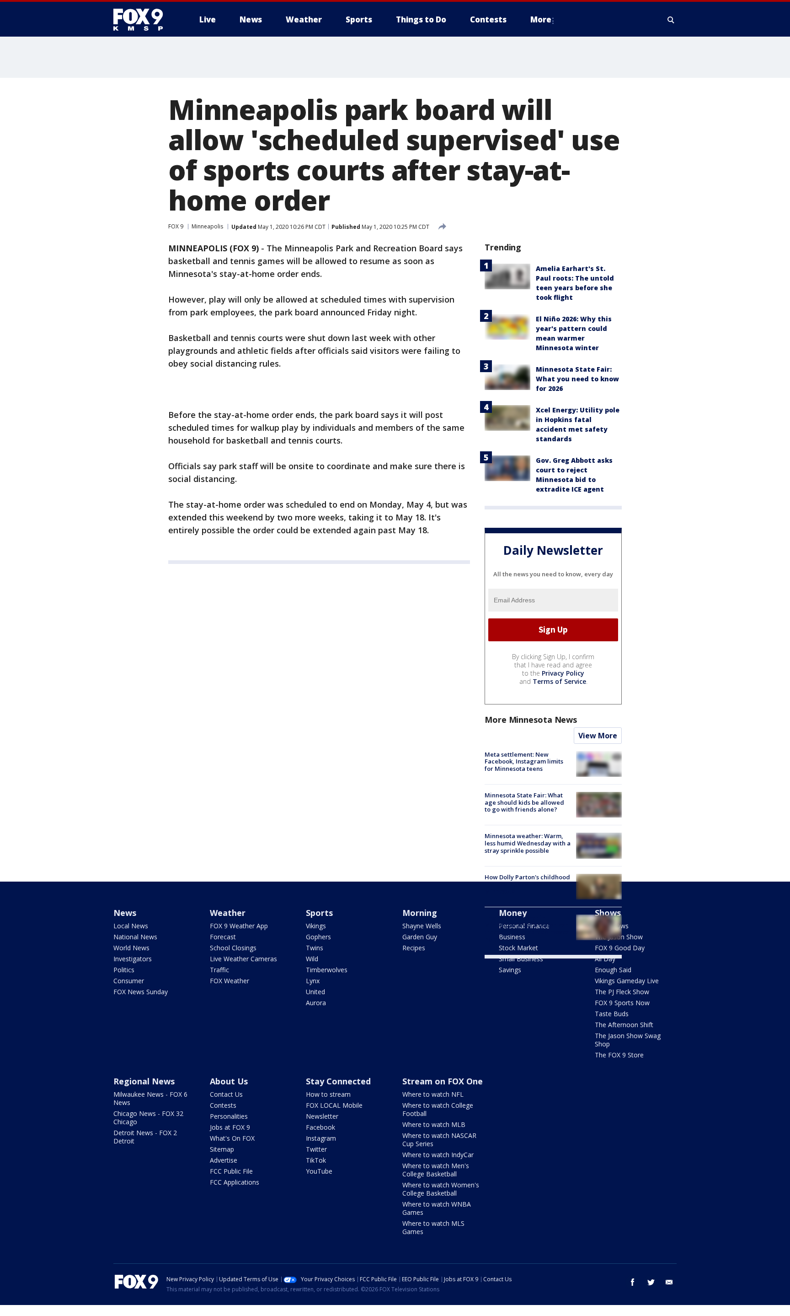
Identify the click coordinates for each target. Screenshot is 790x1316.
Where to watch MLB (433, 1124)
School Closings (233, 947)
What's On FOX (232, 1138)
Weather (228, 912)
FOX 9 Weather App (239, 925)
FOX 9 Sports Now (622, 1002)
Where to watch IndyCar (438, 1154)
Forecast (223, 936)
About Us (229, 1081)
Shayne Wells (421, 925)
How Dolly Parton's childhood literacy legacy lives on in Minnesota (527, 884)
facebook (632, 1282)
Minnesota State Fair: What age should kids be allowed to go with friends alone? (524, 802)
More (540, 19)
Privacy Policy (563, 673)
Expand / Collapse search (671, 20)
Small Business (521, 958)
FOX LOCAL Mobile (334, 1105)
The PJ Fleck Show (622, 991)
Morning (419, 912)
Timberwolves (326, 969)
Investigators (132, 958)
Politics (123, 969)
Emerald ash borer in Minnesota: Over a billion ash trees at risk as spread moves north (527, 928)
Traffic (219, 969)
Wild (312, 958)
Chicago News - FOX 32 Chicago (148, 1117)
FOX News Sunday (140, 991)
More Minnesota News (531, 719)
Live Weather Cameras (243, 958)
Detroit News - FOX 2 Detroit (145, 1136)
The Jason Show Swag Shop (628, 1039)
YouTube (319, 1171)
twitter (651, 1282)
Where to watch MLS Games (433, 1227)
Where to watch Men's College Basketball (435, 1169)
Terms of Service (559, 681)
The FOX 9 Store (619, 1055)
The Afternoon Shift (624, 1024)
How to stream (328, 1094)
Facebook (320, 1127)
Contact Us (226, 1094)
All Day (605, 958)
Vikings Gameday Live (627, 980)
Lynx (313, 980)
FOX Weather (229, 980)
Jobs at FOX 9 (230, 1127)
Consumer (128, 980)
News (124, 912)
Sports (319, 912)
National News (135, 936)
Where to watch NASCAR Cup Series (439, 1139)
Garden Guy (419, 936)
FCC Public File (231, 1171)
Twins (314, 947)
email (669, 1282)
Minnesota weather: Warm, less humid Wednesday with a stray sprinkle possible (528, 843)
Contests (223, 1105)
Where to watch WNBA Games (436, 1208)
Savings (510, 969)
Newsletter (322, 1116)
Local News (130, 925)
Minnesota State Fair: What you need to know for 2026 (577, 379)
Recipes (413, 947)
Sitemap (222, 1149)
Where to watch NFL (433, 1094)
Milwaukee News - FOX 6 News (150, 1098)
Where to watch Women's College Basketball (440, 1189)
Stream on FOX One (442, 1081)
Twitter (316, 1149)
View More (597, 736)
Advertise (223, 1160)
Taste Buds (612, 1013)
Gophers (318, 936)
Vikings (316, 925)
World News (131, 947)
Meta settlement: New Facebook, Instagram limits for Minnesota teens (524, 761)
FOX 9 (175, 226)
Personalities (229, 1116)
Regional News (144, 1081)
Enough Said (613, 969)
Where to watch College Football (437, 1109)
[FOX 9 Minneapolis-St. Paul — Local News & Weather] (143, 20)
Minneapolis (207, 226)
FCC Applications (234, 1182)
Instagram (321, 1138)
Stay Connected (338, 1081)
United (315, 991)
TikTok (316, 1160)
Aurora (316, 1002)
